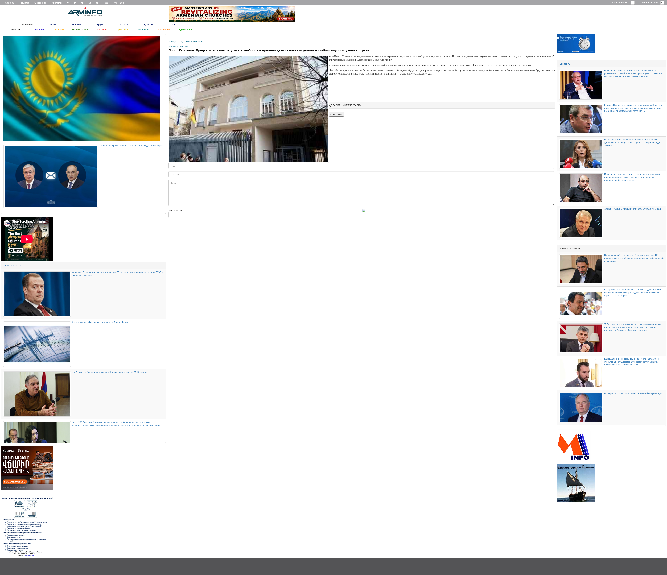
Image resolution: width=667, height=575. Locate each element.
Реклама (24, 2)
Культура (148, 24)
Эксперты (564, 63)
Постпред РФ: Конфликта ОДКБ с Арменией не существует (633, 393)
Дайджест (60, 29)
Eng (122, 2)
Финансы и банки (80, 29)
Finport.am (15, 29)
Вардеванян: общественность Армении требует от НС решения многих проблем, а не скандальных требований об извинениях (634, 257)
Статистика (164, 29)
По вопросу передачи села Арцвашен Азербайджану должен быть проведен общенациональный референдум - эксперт (633, 142)
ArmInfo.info (27, 24)
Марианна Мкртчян (178, 46)
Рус (115, 2)
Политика (51, 24)
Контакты (57, 2)
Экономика (39, 29)
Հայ (106, 2)
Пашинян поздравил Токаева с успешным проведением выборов (131, 145)
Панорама (76, 24)
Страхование (122, 29)
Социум (124, 24)
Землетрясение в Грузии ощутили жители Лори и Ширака (100, 322)
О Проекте (40, 2)
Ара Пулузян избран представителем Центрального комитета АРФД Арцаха (109, 372)
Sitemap (9, 2)
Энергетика (101, 29)
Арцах (100, 24)
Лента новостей (13, 265)
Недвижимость (185, 29)
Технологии (143, 29)
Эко (173, 24)
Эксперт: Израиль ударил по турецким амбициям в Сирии (632, 208)
